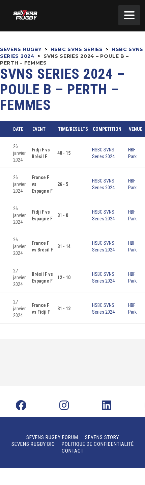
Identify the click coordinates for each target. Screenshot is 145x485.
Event (39, 129)
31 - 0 (62, 215)
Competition (107, 129)
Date (18, 129)
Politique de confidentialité (98, 444)
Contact (73, 451)
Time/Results (73, 129)
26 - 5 (62, 184)
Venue (135, 129)
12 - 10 (63, 277)
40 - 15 (63, 153)
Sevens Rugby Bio (33, 444)
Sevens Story (102, 437)
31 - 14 (63, 246)
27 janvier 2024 (19, 277)
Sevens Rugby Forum (52, 437)
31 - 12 (63, 308)
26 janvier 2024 (19, 153)
